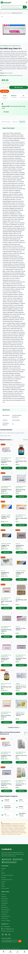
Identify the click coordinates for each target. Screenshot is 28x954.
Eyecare (3, 881)
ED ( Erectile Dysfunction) (7, 875)
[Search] (25, 7)
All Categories (4, 903)
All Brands (3, 905)
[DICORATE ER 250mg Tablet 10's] (21, 647)
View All (25, 439)
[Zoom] (2, 17)
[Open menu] (26, 2)
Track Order (4, 914)
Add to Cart (19, 87)
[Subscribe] (20, 941)
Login (1, 435)
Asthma (3, 873)
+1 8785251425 (6, 926)
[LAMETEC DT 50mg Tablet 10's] (21, 618)
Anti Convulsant (7, 13)
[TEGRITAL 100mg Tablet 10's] (21, 704)
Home (1, 13)
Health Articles (4, 898)
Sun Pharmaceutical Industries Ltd (10, 45)
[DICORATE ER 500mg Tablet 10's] (6, 618)
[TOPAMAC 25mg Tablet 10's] (21, 562)
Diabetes (3, 877)
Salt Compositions (5, 909)
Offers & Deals (4, 911)
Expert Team (4, 901)
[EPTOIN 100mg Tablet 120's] (21, 449)
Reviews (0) (22, 121)
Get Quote (6, 111)
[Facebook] (2, 934)
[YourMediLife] (5, 2)
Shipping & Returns (5, 916)
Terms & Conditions (5, 920)
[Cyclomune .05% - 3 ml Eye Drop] (21, 772)
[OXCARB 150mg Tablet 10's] (21, 589)
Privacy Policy (4, 918)
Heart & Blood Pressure (6, 879)
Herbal (2, 884)
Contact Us (4, 896)
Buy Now (5, 91)
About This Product (6, 121)
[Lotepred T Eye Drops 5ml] (21, 744)
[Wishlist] (11, 445)
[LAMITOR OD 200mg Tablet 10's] (21, 675)
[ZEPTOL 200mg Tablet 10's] (21, 506)
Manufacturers (4, 907)
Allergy (3, 886)
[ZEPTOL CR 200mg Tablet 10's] (21, 478)
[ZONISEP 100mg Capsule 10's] (6, 647)
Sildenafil (3, 868)
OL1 (2, 870)
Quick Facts (14, 121)
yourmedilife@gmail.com (8, 928)
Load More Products (13, 727)
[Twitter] (6, 934)
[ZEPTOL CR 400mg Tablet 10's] (6, 704)
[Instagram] (9, 934)
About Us (3, 894)
